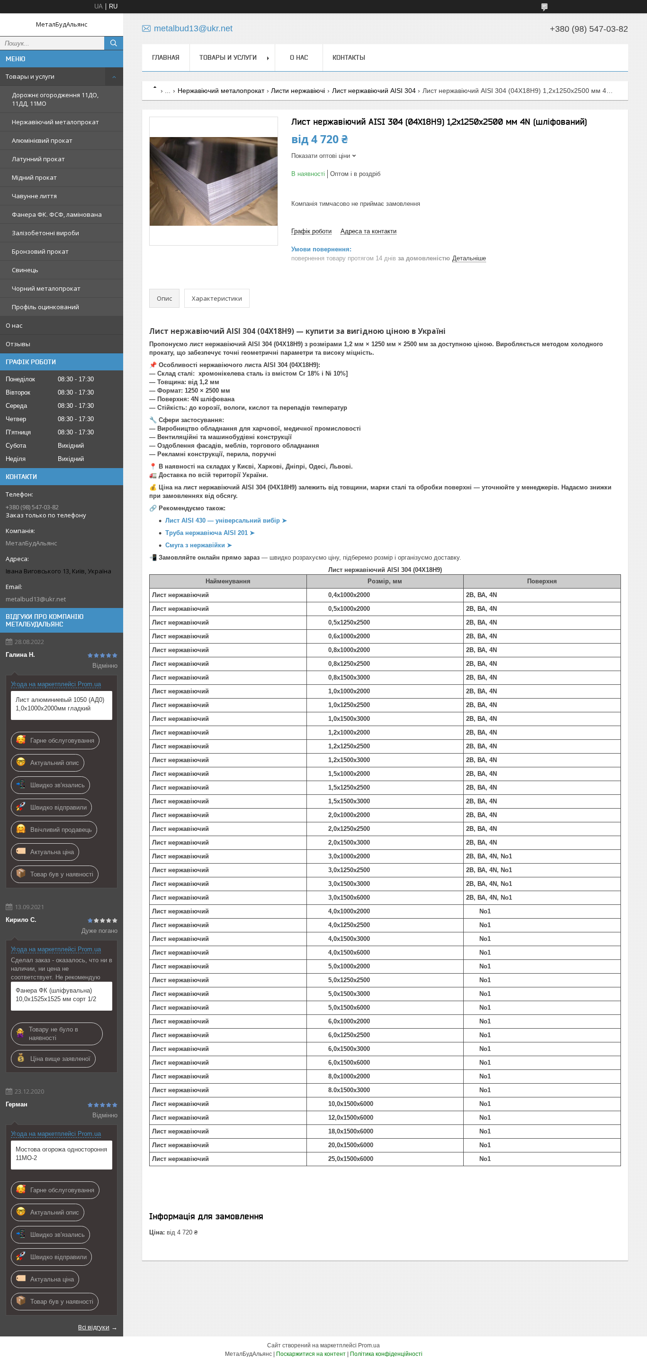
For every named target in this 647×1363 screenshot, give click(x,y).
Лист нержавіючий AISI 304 (374, 90)
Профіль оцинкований (45, 307)
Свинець (25, 270)
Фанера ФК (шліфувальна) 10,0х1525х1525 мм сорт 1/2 (56, 995)
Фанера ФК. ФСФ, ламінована (57, 214)
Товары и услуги (30, 76)
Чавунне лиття (34, 196)
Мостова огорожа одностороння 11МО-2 (61, 1153)
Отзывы (18, 344)
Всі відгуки (93, 1327)
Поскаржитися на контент (311, 1354)
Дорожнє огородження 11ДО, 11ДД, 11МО (55, 99)
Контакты (348, 57)
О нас (14, 325)
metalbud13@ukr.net (36, 599)
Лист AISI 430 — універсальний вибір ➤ (226, 520)
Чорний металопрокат (46, 288)
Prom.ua (369, 1345)
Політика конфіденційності (386, 1354)
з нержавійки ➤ (208, 545)
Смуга (175, 545)
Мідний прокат (34, 177)
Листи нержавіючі (298, 90)
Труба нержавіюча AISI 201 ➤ (210, 532)
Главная (166, 57)
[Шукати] (113, 43)
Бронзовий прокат (40, 251)
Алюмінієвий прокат (42, 140)
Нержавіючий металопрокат (55, 122)
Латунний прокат (38, 159)
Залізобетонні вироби (45, 233)
